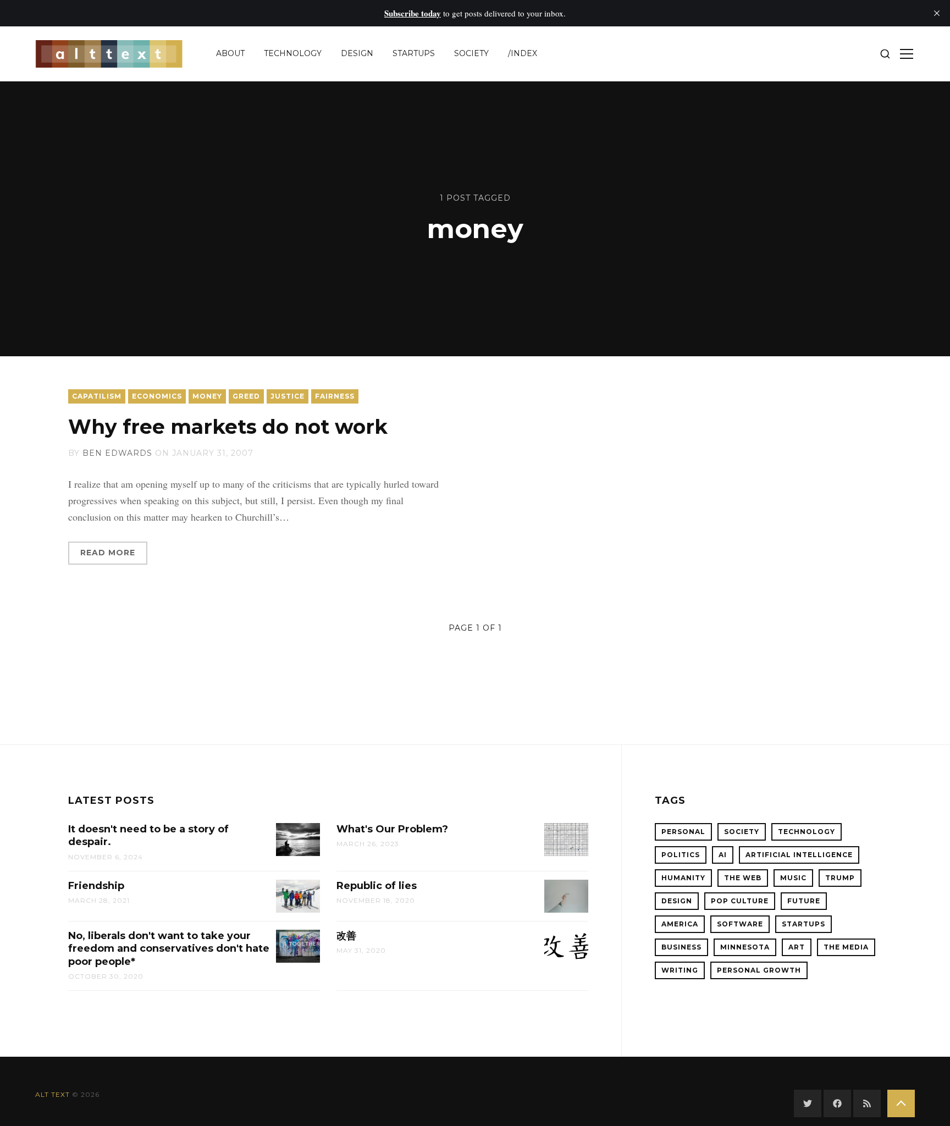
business (681, 947)
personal (683, 831)
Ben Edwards (117, 453)
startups (414, 53)
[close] (937, 13)
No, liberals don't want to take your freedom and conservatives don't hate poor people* (168, 949)
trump (840, 878)
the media (846, 947)
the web (742, 878)
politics (680, 855)
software (740, 924)
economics (157, 396)
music (793, 878)
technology (293, 53)
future (803, 901)
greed (246, 396)
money (207, 396)
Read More (107, 553)
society (471, 53)
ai (723, 855)
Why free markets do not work (228, 427)
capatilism (96, 396)
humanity (683, 878)
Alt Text (52, 1094)
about (230, 53)
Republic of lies (376, 886)
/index (522, 53)
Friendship (96, 886)
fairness (335, 396)
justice (287, 396)
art (796, 947)
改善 (346, 936)
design (357, 53)
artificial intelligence (799, 855)
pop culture (740, 901)
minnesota (745, 947)
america (679, 924)
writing (679, 970)
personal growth (759, 970)
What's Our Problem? (392, 829)
